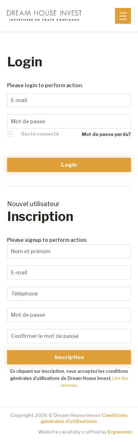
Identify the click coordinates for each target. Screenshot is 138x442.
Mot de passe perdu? (106, 134)
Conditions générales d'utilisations (84, 418)
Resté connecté (40, 134)
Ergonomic (120, 432)
